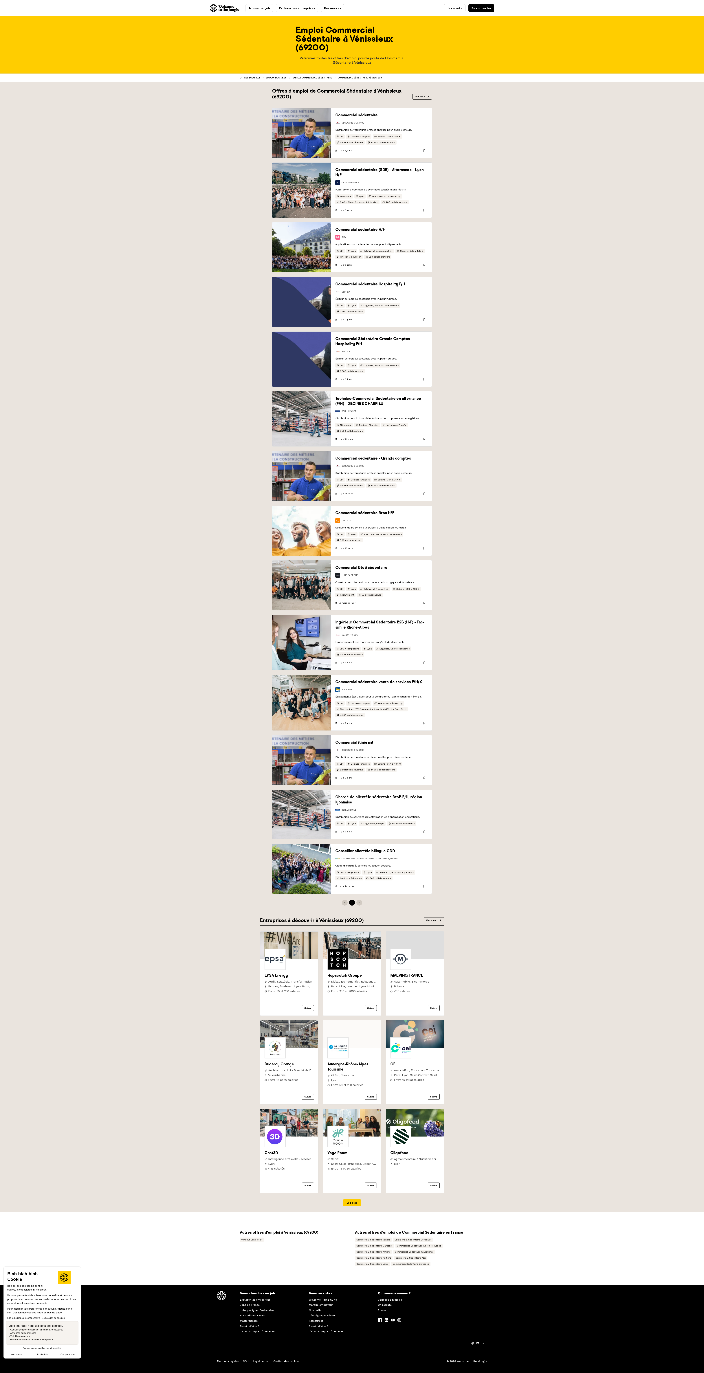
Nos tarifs (315, 1310)
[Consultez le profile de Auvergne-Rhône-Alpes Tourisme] (352, 1047)
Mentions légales (228, 1361)
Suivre (307, 1008)
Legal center (261, 1361)
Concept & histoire (390, 1299)
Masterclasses (249, 1320)
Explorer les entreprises (297, 8)
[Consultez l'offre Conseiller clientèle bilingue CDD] (301, 869)
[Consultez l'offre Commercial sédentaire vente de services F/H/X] (301, 702)
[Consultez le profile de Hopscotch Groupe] (352, 958)
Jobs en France (250, 1304)
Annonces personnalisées (23, 1333)
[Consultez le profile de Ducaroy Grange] (289, 1047)
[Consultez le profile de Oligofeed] (415, 1135)
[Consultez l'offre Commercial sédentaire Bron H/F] (301, 531)
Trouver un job (259, 8)
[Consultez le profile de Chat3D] (289, 1135)
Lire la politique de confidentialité (23, 1318)
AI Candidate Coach (252, 1315)
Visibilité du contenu (20, 1336)
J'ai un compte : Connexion (258, 1331)
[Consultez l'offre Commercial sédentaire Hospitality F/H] (301, 302)
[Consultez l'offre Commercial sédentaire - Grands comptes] (301, 476)
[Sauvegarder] (424, 150)
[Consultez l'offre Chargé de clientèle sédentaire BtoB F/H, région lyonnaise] (301, 814)
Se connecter (481, 8)
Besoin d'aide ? (249, 1326)
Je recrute (454, 8)
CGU (246, 1361)
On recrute (385, 1304)
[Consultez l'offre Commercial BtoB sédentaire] (301, 585)
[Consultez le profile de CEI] (415, 1047)
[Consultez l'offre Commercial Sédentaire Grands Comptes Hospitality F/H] (301, 359)
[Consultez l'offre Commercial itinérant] (301, 760)
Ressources (332, 8)
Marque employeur (321, 1304)
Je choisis (42, 1354)
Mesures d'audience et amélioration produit (31, 1339)
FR (478, 1343)
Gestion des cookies (286, 1361)
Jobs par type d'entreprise (257, 1310)
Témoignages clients (322, 1315)
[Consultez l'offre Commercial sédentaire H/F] (301, 247)
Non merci (16, 1354)
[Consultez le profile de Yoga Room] (352, 1135)
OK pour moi (67, 1354)
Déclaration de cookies (53, 1318)
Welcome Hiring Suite (323, 1299)
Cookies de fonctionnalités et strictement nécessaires (36, 1329)
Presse (382, 1310)
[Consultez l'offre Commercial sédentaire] (301, 133)
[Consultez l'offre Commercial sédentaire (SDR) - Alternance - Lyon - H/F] (301, 190)
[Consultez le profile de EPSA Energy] (289, 958)
